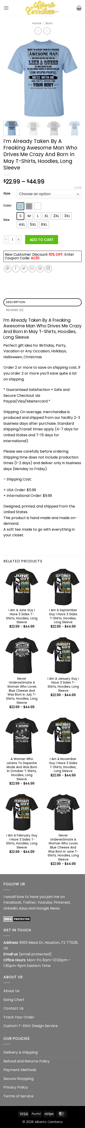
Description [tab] (15, 302)
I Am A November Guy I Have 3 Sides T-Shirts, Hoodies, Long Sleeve (63, 765)
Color (7, 205)
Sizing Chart (13, 999)
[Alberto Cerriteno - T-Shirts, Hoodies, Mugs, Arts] (42, 8)
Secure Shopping (18, 1078)
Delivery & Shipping (20, 1052)
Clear (78, 187)
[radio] (20, 206)
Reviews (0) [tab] (15, 310)
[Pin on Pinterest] (40, 268)
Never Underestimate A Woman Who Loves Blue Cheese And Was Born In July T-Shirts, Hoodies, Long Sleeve (21, 691)
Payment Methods (19, 1069)
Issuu (23, 908)
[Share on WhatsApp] (7, 268)
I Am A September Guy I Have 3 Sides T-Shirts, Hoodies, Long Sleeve (63, 616)
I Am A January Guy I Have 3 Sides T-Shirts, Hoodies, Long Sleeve (63, 685)
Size (6, 219)
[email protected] (35, 954)
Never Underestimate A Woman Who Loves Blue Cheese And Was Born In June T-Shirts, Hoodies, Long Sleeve (63, 848)
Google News (48, 908)
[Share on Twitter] (24, 268)
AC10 (35, 258)
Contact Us (13, 1008)
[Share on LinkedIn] (48, 268)
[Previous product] (46, 30)
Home (36, 23)
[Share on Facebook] (15, 268)
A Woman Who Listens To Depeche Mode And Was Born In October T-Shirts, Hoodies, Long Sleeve (22, 769)
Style (6, 193)
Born (49, 23)
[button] (6, 7)
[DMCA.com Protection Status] (17, 918)
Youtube (44, 902)
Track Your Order (18, 1017)
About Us (11, 990)
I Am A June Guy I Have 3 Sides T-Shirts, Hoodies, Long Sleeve (21, 616)
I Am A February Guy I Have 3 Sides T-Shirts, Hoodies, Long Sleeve (21, 842)
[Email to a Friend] (32, 268)
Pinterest (62, 902)
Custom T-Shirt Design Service (30, 1025)
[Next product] (37, 30)
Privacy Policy (15, 1087)
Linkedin (10, 908)
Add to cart (42, 239)
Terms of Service (18, 1096)
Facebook (12, 902)
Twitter (29, 902)
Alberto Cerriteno (49, 1122)
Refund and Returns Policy (26, 1061)
